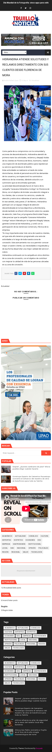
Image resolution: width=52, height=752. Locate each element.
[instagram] (30, 8)
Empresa (6, 544)
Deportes (6, 540)
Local (5, 548)
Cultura (44, 536)
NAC (12, 548)
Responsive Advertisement (26, 571)
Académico (7, 536)
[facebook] (21, 8)
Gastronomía (19, 544)
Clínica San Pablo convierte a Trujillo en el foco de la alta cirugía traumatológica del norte (31, 732)
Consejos (33, 536)
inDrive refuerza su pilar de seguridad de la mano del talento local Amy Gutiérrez (31, 722)
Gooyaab (39, 748)
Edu (39, 540)
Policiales (43, 548)
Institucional (34, 544)
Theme (21, 748)
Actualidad (35, 80)
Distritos (18, 540)
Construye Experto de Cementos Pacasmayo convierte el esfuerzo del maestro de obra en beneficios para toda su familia (32, 479)
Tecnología (36, 552)
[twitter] (25, 8)
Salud (25, 552)
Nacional (21, 548)
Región (5, 552)
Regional (16, 552)
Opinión (32, 548)
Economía (30, 540)
